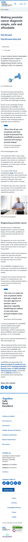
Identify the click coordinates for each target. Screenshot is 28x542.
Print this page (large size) (11, 39)
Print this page (6, 35)
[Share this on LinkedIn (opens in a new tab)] (6, 387)
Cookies (14, 517)
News (6, 9)
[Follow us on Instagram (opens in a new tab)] (16, 483)
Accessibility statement (14, 507)
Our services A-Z (7, 421)
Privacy (14, 512)
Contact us (5, 471)
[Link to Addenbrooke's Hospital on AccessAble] (7, 535)
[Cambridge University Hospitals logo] (7, 4)
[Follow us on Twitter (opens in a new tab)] (4, 483)
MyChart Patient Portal (9, 439)
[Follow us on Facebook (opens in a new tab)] (8, 483)
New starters (6, 444)
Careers (14, 498)
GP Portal (14, 503)
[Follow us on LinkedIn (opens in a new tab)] (19, 483)
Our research (6, 425)
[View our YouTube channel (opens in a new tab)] (12, 483)
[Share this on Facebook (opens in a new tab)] (10, 387)
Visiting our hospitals (8, 416)
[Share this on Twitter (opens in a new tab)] (3, 387)
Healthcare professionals (9, 435)
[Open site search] (15, 3)
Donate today (8, 490)
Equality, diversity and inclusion (11, 430)
